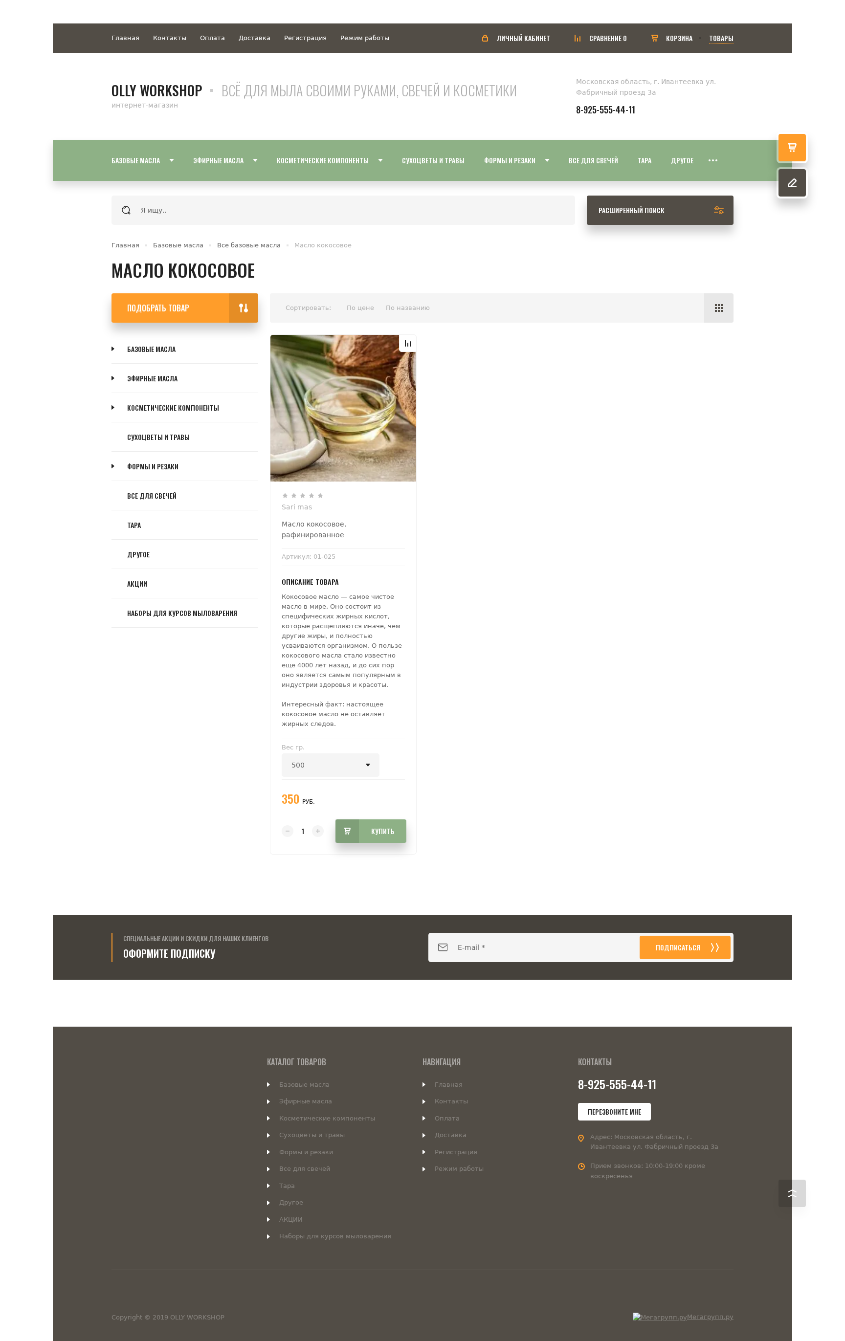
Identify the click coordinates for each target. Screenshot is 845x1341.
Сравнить (408, 343)
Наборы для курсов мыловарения (182, 613)
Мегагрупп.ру (710, 1316)
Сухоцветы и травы (158, 437)
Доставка (254, 38)
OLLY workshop (156, 90)
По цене (360, 307)
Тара (134, 525)
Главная (125, 38)
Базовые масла (178, 245)
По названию (408, 307)
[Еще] (713, 160)
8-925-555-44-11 (605, 109)
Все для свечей (152, 495)
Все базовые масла (249, 245)
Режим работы (364, 38)
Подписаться (678, 947)
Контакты (169, 38)
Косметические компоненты (173, 407)
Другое (138, 554)
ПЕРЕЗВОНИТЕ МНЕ (614, 1111)
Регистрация (305, 38)
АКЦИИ (137, 583)
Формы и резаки (152, 466)
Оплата (212, 38)
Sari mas (297, 507)
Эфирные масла (152, 378)
